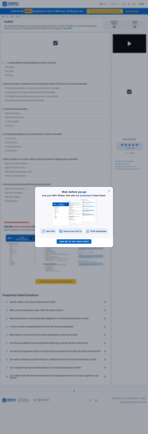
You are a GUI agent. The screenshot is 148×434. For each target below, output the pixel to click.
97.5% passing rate (98, 231)
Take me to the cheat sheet (74, 241)
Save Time (50, 231)
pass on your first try (72, 231)
